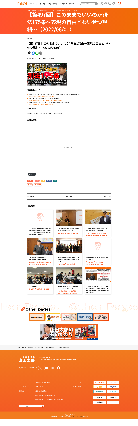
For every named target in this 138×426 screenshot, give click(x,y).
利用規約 (81, 416)
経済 (55, 181)
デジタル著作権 (34, 264)
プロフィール (34, 4)
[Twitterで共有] (29, 53)
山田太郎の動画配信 (41, 391)
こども (37, 181)
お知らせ (100, 398)
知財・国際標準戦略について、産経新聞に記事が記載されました (68, 230)
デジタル (49, 181)
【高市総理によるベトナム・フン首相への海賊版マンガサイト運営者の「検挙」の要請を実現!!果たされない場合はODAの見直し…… (97, 289)
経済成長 (100, 391)
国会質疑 (44, 264)
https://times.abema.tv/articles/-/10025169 (41, 96)
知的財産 (69, 233)
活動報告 (113, 398)
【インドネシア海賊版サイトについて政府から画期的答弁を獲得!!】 (40, 258)
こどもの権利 (71, 264)
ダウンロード (32, 174)
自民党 (32, 289)
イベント (113, 402)
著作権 (76, 233)
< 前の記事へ (30, 196)
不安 (43, 181)
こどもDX (62, 264)
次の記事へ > (107, 196)
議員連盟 (46, 289)
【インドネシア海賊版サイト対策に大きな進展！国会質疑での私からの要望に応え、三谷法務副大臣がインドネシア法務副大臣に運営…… (40, 231)
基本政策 (42, 4)
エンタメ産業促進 (45, 262)
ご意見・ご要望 (76, 387)
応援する (71, 4)
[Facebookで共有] (33, 53)
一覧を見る (69, 196)
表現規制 (39, 185)
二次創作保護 (102, 233)
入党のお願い (39, 387)
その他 (114, 391)
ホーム (21, 382)
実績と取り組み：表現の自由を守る (45, 395)
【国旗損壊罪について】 (36, 286)
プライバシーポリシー (78, 382)
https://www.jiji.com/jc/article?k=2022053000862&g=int (45, 100)
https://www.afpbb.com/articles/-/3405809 (41, 104)
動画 (31, 185)
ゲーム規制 (100, 264)
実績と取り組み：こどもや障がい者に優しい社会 (49, 400)
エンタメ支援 (92, 233)
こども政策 (91, 264)
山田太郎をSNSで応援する (42, 382)
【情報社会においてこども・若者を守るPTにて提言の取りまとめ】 (68, 287)
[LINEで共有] (37, 53)
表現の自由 (100, 382)
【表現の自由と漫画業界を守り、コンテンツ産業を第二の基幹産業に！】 (97, 230)
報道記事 (61, 233)
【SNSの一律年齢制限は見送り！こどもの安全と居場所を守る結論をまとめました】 (68, 259)
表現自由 (30, 181)
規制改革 (104, 235)
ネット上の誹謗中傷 (65, 293)
